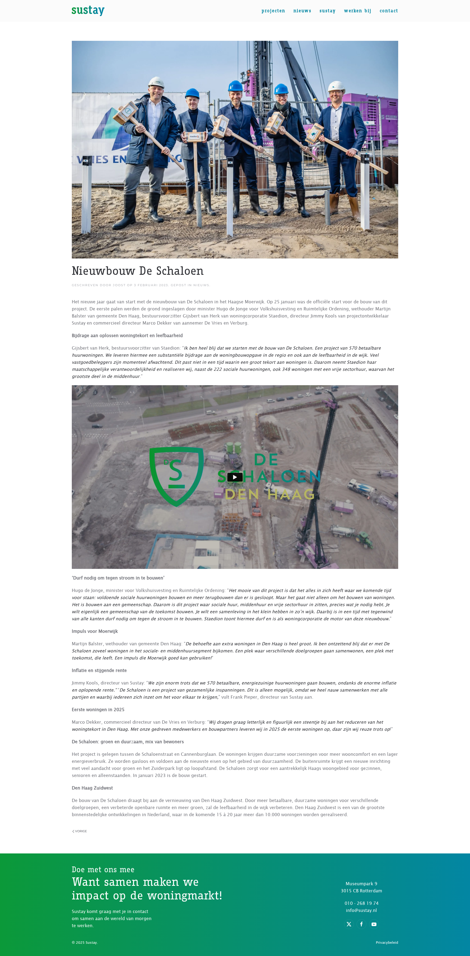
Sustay (328, 10)
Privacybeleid (387, 942)
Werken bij (358, 10)
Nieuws (302, 10)
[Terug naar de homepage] (88, 11)
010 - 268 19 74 (362, 903)
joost (119, 285)
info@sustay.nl (361, 910)
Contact (389, 10)
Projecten (273, 10)
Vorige (81, 831)
